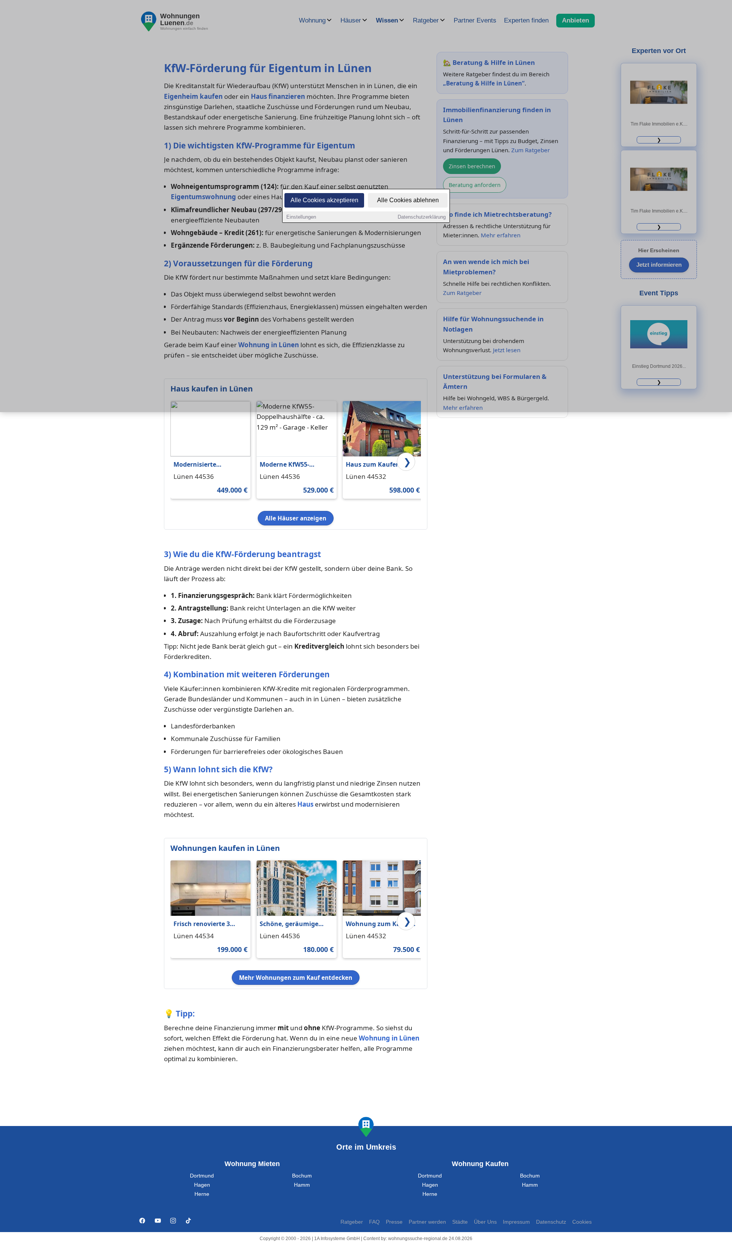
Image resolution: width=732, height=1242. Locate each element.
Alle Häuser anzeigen (295, 518)
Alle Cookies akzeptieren (324, 200)
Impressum (516, 1222)
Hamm (302, 1185)
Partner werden (427, 1222)
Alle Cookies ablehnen (408, 200)
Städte (460, 1222)
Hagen (202, 1185)
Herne (201, 1194)
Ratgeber (351, 1222)
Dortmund (202, 1176)
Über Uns (485, 1222)
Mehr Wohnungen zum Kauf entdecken (295, 977)
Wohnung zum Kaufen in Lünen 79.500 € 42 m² (381, 924)
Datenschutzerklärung (422, 217)
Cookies (582, 1222)
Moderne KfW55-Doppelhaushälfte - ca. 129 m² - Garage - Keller (294, 465)
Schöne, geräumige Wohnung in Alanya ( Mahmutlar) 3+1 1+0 (292, 924)
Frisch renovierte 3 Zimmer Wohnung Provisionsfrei (201, 924)
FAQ (374, 1222)
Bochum (302, 1176)
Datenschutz (551, 1222)
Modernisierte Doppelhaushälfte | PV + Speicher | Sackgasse (207, 465)
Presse (394, 1222)
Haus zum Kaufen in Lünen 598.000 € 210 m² (381, 465)
